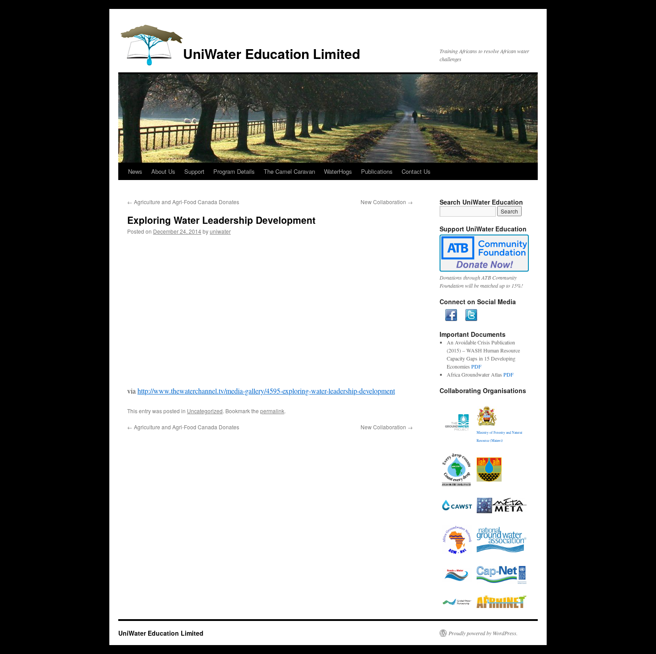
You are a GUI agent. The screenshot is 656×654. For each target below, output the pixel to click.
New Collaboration (387, 201)
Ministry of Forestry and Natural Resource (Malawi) (499, 436)
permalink (272, 411)
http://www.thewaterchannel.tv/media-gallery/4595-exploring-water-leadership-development (266, 390)
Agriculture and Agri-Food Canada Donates (183, 201)
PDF (476, 366)
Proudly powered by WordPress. (483, 633)
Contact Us (416, 171)
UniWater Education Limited (271, 53)
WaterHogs (338, 171)
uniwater (220, 231)
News (135, 171)
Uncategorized (205, 411)
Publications (377, 171)
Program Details (234, 171)
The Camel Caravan (289, 171)
